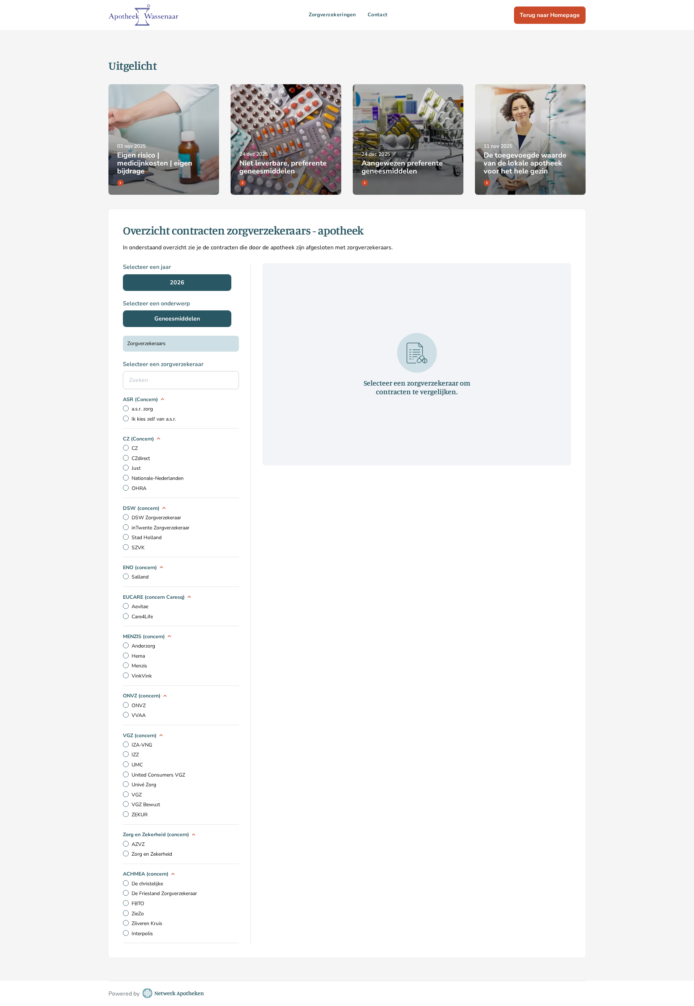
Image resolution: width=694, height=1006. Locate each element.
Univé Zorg (144, 784)
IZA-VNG (142, 744)
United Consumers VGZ (158, 774)
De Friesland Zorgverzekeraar (164, 893)
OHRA (139, 488)
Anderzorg (143, 645)
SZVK (138, 547)
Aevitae (140, 606)
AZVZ (138, 844)
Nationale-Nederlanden (158, 478)
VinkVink (142, 675)
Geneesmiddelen (177, 319)
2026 (177, 283)
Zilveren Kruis (147, 923)
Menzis (139, 665)
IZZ (135, 754)
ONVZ (139, 705)
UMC (137, 764)
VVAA (139, 715)
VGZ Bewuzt (146, 804)
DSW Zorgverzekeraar (156, 517)
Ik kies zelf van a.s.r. (154, 419)
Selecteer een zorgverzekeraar (163, 364)
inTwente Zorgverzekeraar (160, 527)
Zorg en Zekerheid (152, 854)
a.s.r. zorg (142, 408)
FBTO (138, 903)
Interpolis (142, 933)
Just (136, 468)
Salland (140, 576)
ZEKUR (139, 814)
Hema (138, 656)
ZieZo (138, 913)
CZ (135, 448)
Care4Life (142, 616)
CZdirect (141, 458)
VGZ (137, 794)
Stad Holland (147, 537)
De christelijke (147, 883)
